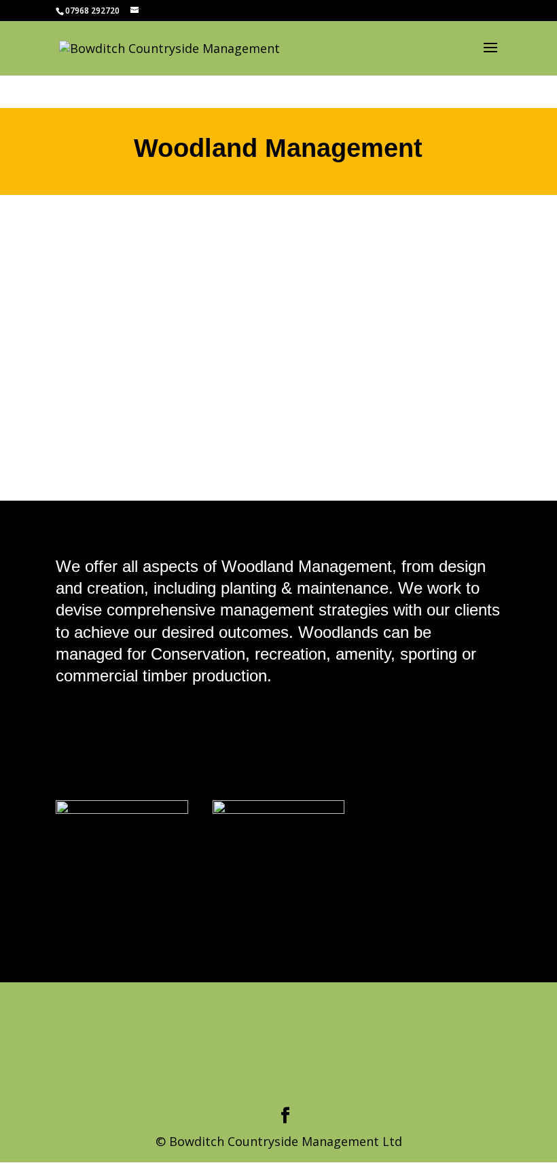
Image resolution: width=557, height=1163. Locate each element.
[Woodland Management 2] (279, 809)
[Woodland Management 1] (122, 809)
